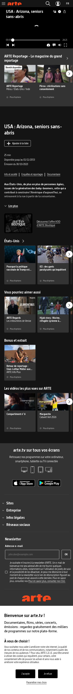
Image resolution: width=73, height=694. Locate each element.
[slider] (36, 40)
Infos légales (15, 517)
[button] (48, 3)
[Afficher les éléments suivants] (69, 73)
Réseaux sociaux (18, 525)
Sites (9, 503)
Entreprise (13, 510)
